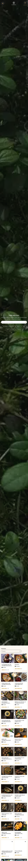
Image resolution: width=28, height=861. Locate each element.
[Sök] (25, 322)
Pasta (18, 326)
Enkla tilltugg (10, 329)
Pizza (24, 326)
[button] (2, 3)
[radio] (2, 670)
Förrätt (19, 329)
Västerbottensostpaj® (8, 326)
